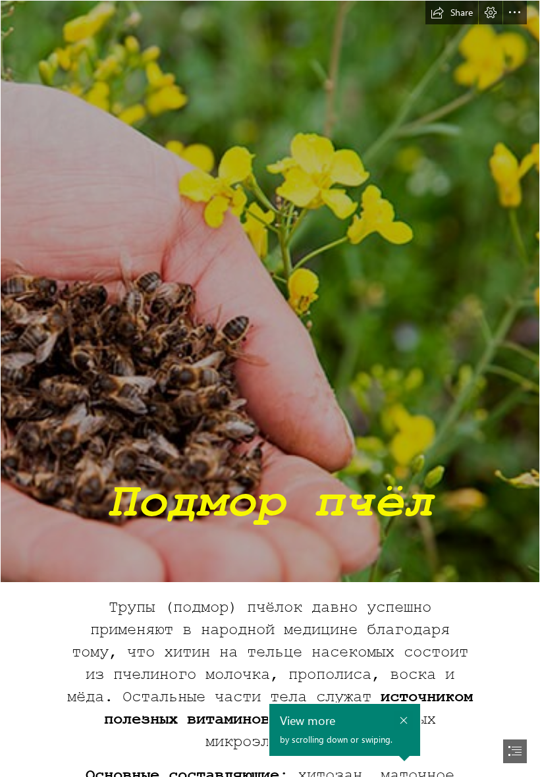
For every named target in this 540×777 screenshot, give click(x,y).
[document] (270, 388)
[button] (451, 12)
